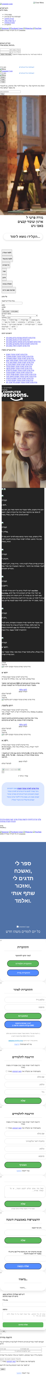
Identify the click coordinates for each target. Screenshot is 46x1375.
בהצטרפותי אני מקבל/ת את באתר (24, 1071)
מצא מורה (3, 67)
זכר (9, 329)
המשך (3, 1369)
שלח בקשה (23, 1266)
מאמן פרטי (14, 311)
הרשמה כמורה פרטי (20, 819)
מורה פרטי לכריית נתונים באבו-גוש (18, 340)
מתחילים (31, 322)
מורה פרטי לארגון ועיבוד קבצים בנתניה (19, 372)
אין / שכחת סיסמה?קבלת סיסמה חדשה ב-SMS (23, 1024)
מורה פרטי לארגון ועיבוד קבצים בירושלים (20, 370)
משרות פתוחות (9, 23)
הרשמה (16, 1044)
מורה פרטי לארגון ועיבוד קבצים (16, 354)
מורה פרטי (6, 311)
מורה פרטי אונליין (15, 677)
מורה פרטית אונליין (15, 745)
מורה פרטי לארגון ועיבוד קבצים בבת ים (19, 364)
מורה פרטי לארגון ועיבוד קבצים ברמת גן (19, 380)
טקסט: (5, 1309)
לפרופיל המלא (6, 693)
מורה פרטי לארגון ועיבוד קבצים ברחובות (19, 378)
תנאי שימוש (9, 819)
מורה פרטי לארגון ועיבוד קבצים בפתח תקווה (21, 374)
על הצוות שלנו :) (10, 21)
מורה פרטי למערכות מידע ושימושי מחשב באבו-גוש (23, 342)
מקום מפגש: (35, 320)
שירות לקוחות (9, 19)
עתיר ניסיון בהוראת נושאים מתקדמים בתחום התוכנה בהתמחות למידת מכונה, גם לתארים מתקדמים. (20, 719)
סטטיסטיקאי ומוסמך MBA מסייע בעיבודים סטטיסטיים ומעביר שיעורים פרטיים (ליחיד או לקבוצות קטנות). (21, 684)
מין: (15, 329)
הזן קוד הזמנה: (37, 1228)
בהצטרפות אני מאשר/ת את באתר (18, 1361)
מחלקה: (4, 318)
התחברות (23, 1016)
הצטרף (23, 1165)
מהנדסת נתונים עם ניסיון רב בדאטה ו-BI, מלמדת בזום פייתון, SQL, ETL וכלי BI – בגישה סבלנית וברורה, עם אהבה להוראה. (22, 755)
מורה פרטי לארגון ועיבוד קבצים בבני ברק (20, 362)
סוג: (3, 309)
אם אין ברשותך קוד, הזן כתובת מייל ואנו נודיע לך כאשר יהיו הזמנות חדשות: (25, 1253)
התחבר (19, 1171)
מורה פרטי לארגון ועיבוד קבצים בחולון (19, 366)
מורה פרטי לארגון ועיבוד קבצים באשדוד (19, 356)
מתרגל (4, 324)
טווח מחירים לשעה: (8, 301)
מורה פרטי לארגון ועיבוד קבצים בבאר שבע (20, 360)
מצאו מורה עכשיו (6, 54)
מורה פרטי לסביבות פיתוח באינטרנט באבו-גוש (21, 344)
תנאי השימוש (17, 1071)
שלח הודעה (23, 1325)
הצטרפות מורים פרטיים (12, 17)
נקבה (4, 329)
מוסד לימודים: (6, 313)
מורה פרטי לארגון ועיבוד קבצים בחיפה (19, 368)
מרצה (13, 327)
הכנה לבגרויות (30, 324)
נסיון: (38, 322)
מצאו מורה (8, 15)
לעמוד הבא (14, 769)
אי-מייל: (5, 1300)
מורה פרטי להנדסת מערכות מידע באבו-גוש (20, 338)
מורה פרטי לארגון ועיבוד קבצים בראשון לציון (21, 376)
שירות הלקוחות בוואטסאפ (16, 1040)
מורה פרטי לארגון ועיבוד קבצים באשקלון (20, 358)
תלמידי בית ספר (10, 322)
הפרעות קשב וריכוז (16, 324)
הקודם (3, 77)
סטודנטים (5, 327)
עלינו (39, 819)
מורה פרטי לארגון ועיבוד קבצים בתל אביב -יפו (21, 382)
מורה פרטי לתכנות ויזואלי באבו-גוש (18, 346)
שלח (2, 94)
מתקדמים (21, 322)
